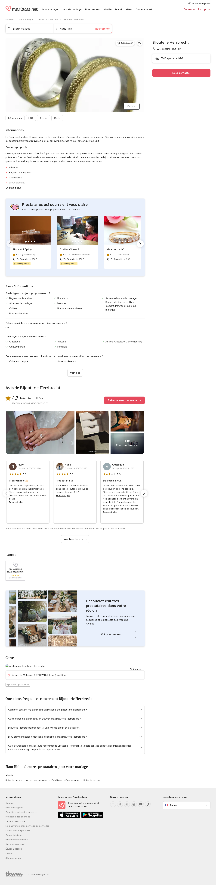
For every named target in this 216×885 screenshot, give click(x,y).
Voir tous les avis (73, 539)
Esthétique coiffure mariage (65, 780)
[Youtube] (141, 804)
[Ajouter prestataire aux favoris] (139, 43)
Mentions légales (14, 807)
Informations (15, 118)
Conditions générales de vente (21, 812)
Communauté (144, 9)
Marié (118, 9)
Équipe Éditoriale (14, 849)
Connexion (190, 9)
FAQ (30, 118)
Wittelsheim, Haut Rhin (169, 48)
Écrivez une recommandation (125, 400)
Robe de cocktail (92, 780)
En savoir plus (14, 187)
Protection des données (18, 816)
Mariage (10, 19)
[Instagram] (134, 804)
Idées (129, 9)
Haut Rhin (54, 19)
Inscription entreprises (17, 839)
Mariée (107, 9)
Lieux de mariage (71, 9)
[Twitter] (120, 804)
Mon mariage (50, 9)
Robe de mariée (14, 780)
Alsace (41, 19)
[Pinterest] (127, 804)
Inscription (204, 9)
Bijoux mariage (26, 19)
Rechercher (102, 28)
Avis (43, 118)
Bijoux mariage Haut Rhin (17, 684)
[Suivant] (140, 243)
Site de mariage (14, 858)
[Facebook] (113, 804)
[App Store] (69, 817)
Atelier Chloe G (70, 249)
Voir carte (135, 669)
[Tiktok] (148, 804)
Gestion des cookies (16, 821)
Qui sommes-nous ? (15, 844)
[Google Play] (92, 817)
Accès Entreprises (200, 3)
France (173, 805)
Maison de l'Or (116, 249)
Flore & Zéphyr (22, 249)
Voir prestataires (111, 634)
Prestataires (92, 9)
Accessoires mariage (36, 780)
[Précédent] (9, 243)
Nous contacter (181, 73)
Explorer (131, 106)
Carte (57, 118)
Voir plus (75, 372)
